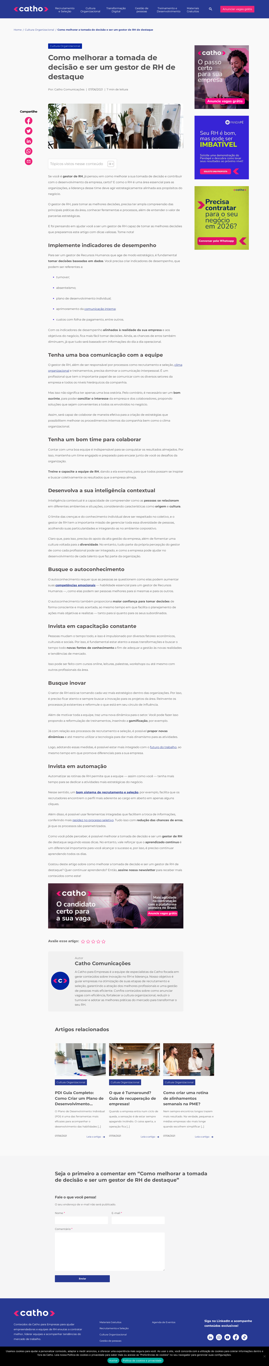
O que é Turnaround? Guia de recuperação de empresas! (132, 1098)
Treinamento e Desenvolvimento (168, 10)
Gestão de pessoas (141, 10)
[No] (264, 1356)
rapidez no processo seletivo (93, 820)
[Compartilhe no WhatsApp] (28, 151)
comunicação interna (99, 309)
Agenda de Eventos (163, 1322)
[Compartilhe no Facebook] (28, 121)
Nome (60, 1213)
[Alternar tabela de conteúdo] (109, 164)
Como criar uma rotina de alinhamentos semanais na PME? (185, 1098)
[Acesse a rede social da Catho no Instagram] (219, 1337)
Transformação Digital (116, 10)
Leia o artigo (94, 1136)
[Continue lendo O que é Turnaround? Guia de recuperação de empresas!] (134, 1059)
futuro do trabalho (163, 747)
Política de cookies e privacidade (142, 1360)
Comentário (63, 1229)
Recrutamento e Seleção (64, 10)
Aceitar (113, 1360)
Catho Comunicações (102, 963)
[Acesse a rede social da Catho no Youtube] (227, 1337)
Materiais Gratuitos (193, 10)
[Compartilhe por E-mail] (28, 161)
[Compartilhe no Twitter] (28, 131)
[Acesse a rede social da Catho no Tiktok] (244, 1337)
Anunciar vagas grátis (237, 9)
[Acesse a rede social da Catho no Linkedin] (210, 1337)
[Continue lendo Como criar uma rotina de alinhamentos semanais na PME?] (188, 1059)
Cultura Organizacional (90, 10)
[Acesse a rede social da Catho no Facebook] (236, 1337)
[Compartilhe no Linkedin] (28, 141)
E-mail (117, 1213)
